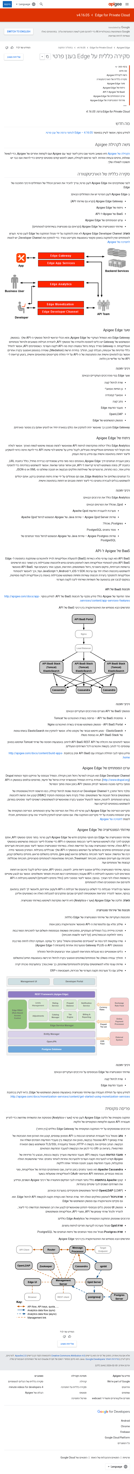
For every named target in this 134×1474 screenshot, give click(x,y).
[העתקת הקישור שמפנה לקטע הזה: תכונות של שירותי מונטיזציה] (92, 910)
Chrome (125, 1426)
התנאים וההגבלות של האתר (105, 1457)
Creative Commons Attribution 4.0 (68, 1355)
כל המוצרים (124, 1443)
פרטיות (126, 1457)
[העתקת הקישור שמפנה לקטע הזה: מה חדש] (112, 124)
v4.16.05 (83, 15)
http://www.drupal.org (116, 780)
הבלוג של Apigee (34, 1392)
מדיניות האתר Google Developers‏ (102, 1359)
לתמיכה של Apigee (118, 242)
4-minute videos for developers (26, 1387)
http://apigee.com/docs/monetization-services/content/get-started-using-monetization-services (70, 1096)
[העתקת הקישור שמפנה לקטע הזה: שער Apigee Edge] (99, 330)
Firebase (125, 1432)
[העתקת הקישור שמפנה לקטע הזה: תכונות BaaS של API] (101, 589)
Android (125, 1420)
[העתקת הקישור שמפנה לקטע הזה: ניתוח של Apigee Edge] (92, 438)
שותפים (126, 1392)
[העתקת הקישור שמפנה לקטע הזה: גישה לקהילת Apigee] (90, 145)
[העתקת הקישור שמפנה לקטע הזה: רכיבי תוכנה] (112, 368)
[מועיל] (12, 47)
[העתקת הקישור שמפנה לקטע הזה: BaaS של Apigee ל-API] (91, 551)
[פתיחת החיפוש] (41, 4)
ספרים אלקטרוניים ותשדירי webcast (111, 1398)
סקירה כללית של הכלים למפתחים (25, 1381)
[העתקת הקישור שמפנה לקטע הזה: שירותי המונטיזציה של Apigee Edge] (73, 830)
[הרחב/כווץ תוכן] (116, 67)
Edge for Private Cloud (112, 15)
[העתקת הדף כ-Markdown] (47, 57)
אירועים (126, 1387)
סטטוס (83, 1392)
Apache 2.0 (20, 1355)
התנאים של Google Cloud (74, 1457)
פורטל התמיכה (79, 1398)
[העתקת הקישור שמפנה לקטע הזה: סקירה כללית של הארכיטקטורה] (73, 174)
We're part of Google (118, 1381)
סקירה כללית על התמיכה (74, 1387)
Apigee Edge (123, 47)
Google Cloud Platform (117, 1437)
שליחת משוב (13, 57)
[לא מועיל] (6, 47)
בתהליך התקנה (65, 47)
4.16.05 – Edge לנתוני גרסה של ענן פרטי (69, 132)
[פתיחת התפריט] (127, 4)
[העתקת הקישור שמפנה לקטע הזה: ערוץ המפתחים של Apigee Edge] (78, 768)
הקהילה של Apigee (119, 153)
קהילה (83, 1381)
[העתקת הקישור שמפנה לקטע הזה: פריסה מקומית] (101, 1109)
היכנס (7, 4)
